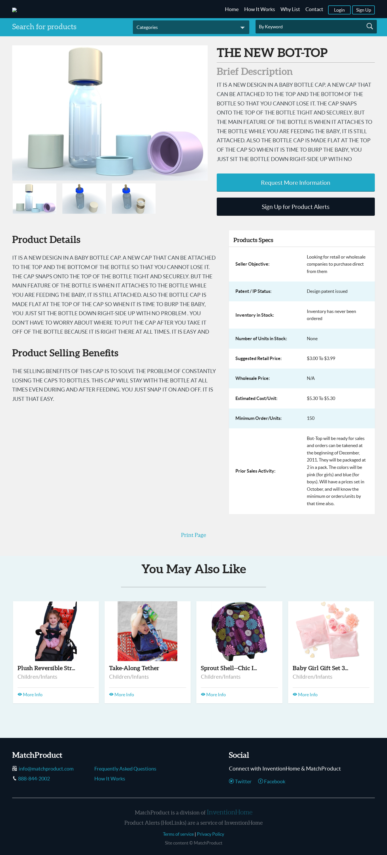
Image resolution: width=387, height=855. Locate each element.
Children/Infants (37, 677)
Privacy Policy (210, 834)
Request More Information (295, 182)
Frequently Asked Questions (125, 769)
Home (232, 9)
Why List (290, 9)
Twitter (243, 781)
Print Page (193, 535)
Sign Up (363, 9)
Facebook (274, 781)
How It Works (259, 9)
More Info (32, 694)
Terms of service (178, 834)
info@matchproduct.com (46, 769)
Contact (314, 9)
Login (339, 9)
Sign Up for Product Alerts (295, 207)
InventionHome (229, 812)
